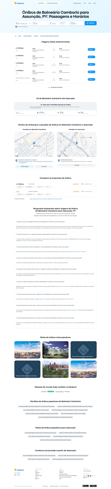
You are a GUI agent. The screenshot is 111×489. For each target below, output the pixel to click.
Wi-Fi (48, 194)
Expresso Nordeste (33, 191)
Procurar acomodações (22, 26)
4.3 (22, 194)
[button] (30, 23)
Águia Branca (50, 198)
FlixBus (31, 198)
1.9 (50, 194)
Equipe (19, 194)
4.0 (33, 194)
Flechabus (45, 198)
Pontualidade (29, 194)
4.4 (42, 194)
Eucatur (60, 198)
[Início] (15, 36)
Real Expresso (36, 198)
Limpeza (39, 194)
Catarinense (32, 184)
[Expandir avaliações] (93, 185)
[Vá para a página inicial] (19, 3)
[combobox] (21, 23)
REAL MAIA (56, 198)
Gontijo (40, 198)
